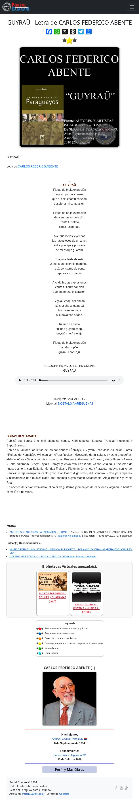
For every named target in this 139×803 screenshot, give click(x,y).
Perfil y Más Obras (69, 769)
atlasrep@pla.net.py (69, 535)
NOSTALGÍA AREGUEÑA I (75, 403)
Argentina (76, 755)
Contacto (64, 793)
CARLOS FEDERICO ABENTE (38, 166)
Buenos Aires (61, 755)
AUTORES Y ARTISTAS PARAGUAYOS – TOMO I (39, 532)
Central (66, 738)
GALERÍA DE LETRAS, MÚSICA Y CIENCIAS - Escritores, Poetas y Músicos (53, 556)
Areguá (56, 738)
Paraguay (77, 738)
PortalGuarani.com (33, 793)
